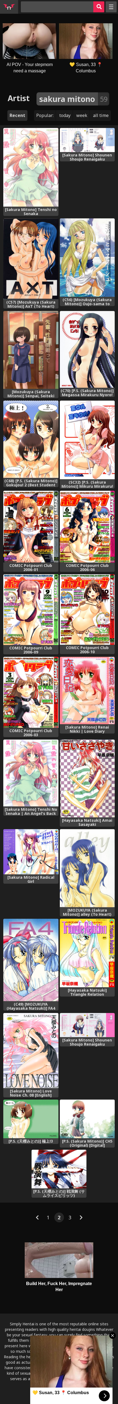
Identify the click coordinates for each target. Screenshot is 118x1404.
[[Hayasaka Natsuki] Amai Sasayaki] (87, 778)
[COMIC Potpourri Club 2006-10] (87, 609)
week (81, 115)
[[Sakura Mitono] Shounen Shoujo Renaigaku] (87, 140)
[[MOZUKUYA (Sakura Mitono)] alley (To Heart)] (87, 868)
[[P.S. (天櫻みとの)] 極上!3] (30, 1119)
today (65, 115)
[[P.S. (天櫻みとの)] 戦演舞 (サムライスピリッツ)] (59, 1169)
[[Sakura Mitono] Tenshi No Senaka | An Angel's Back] (30, 773)
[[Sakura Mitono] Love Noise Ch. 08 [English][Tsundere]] (30, 1050)
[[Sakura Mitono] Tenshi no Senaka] (30, 167)
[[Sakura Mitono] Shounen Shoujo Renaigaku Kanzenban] (87, 1025)
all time (101, 115)
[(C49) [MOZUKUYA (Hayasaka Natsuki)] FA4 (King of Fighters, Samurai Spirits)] (30, 960)
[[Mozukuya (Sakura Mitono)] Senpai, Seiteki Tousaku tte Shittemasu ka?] (30, 350)
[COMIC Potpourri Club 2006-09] (30, 609)
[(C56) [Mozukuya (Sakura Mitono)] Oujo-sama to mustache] (87, 257)
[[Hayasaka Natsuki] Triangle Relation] (87, 953)
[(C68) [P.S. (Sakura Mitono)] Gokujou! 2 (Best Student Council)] (30, 439)
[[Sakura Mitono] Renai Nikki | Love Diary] (87, 690)
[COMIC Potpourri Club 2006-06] (87, 527)
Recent (17, 115)
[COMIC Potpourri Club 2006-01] (30, 527)
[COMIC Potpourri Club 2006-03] (30, 692)
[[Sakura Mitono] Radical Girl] (30, 852)
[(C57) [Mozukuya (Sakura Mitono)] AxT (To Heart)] (30, 258)
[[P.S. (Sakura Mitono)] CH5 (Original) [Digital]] (87, 1119)
